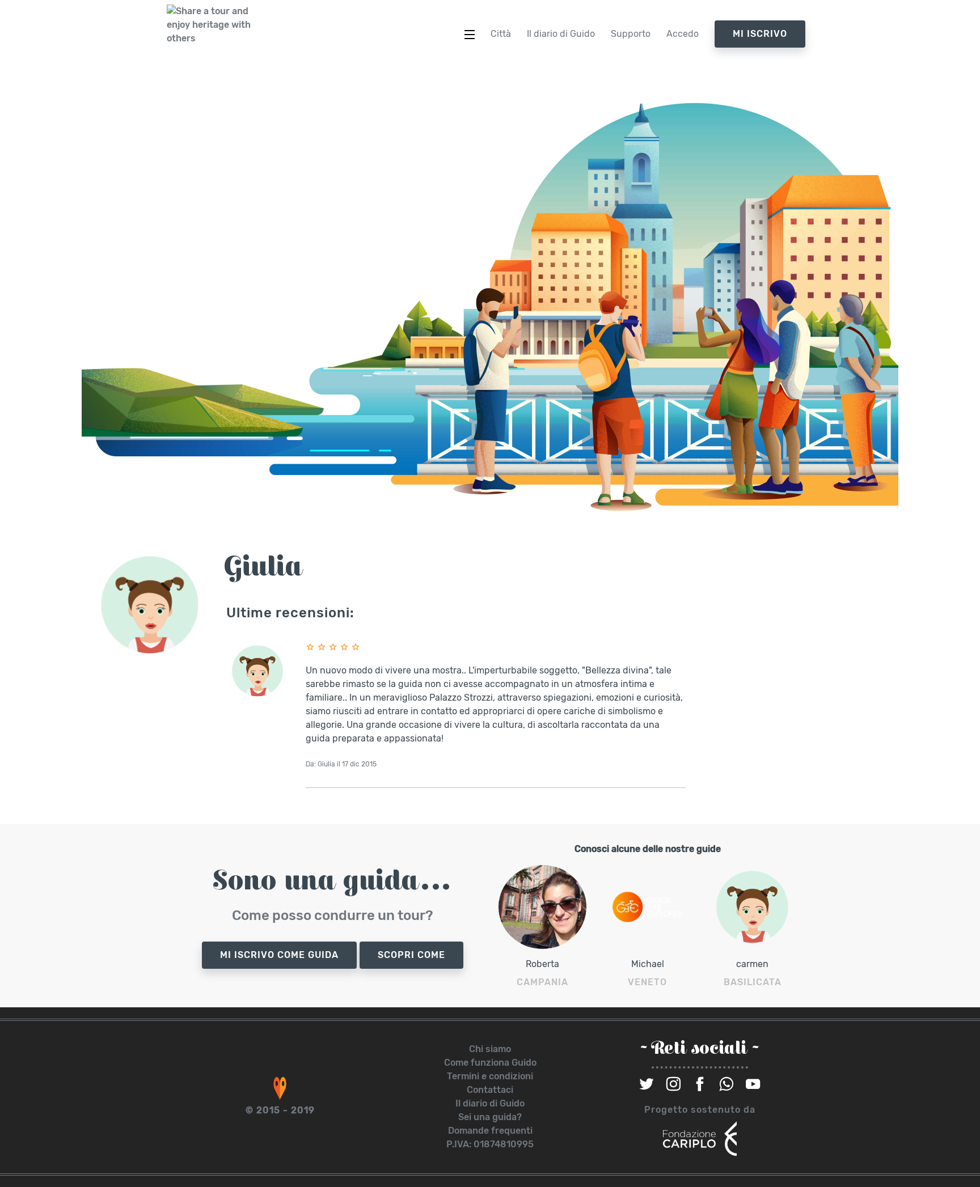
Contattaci (490, 1089)
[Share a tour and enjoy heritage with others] (209, 25)
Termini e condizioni (490, 1076)
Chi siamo (490, 1049)
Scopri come (411, 954)
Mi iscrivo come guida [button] (279, 954)
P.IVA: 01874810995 (490, 1144)
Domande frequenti (490, 1130)
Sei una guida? (490, 1117)
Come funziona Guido (490, 1062)
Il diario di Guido (490, 1103)
